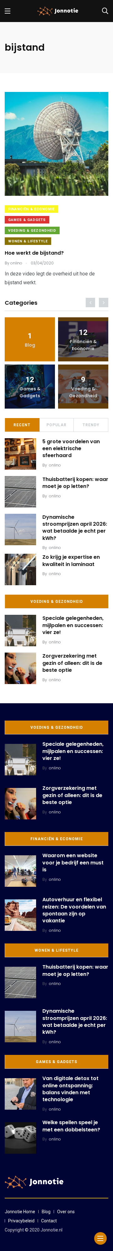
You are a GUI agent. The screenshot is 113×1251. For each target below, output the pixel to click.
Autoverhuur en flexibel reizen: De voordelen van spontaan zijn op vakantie (74, 910)
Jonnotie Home (20, 1211)
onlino (55, 465)
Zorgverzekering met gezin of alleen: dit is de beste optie (72, 663)
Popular (56, 425)
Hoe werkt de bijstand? (34, 253)
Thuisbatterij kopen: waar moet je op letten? (75, 483)
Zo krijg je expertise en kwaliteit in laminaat (71, 560)
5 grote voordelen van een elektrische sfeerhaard (71, 448)
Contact (49, 1220)
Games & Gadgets (27, 220)
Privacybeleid (21, 1220)
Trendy (91, 425)
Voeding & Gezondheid (32, 231)
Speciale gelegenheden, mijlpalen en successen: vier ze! (73, 625)
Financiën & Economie (31, 209)
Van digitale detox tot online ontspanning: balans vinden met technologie (70, 1089)
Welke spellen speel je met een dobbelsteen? (71, 1126)
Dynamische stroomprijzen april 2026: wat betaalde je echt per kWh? (74, 527)
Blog (46, 1211)
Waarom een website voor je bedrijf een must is (73, 862)
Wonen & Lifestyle (28, 241)
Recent (21, 425)
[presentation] (90, 302)
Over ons (66, 1211)
